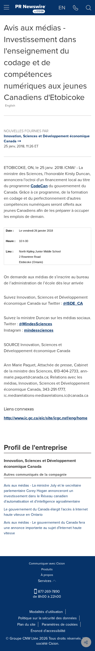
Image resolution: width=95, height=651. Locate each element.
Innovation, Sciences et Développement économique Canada (40, 463)
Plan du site (26, 624)
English (10, 105)
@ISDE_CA (73, 303)
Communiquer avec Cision (47, 563)
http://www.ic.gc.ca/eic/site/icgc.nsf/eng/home (45, 418)
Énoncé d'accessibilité (48, 630)
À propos (47, 575)
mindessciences (38, 330)
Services (45, 580)
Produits (47, 569)
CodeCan (39, 186)
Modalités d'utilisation (46, 611)
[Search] (88, 7)
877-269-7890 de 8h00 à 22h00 (47, 594)
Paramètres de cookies (60, 624)
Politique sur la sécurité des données (47, 618)
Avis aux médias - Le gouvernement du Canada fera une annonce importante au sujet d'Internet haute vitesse (44, 528)
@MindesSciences (35, 324)
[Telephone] (75, 7)
